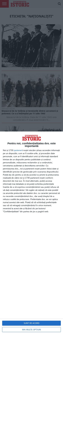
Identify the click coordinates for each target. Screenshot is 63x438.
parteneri (18, 150)
